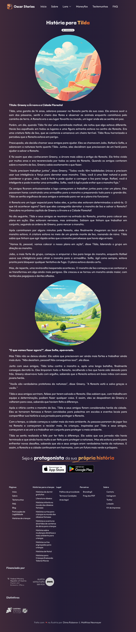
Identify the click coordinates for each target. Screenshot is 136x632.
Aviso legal (64, 499)
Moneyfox (82, 6)
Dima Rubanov (70, 622)
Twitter (109, 499)
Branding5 (87, 492)
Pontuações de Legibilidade (18, 513)
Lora (65, 6)
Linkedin (110, 503)
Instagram (111, 495)
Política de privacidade (69, 492)
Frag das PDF (89, 495)
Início (43, 6)
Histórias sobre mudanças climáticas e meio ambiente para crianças (46, 534)
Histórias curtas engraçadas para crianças (43, 545)
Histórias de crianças (21, 518)
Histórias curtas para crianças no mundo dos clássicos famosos (46, 514)
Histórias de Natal (44, 551)
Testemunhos (100, 6)
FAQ (115, 6)
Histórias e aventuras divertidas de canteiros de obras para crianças (46, 523)
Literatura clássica (44, 498)
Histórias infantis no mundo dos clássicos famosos (44, 505)
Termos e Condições (67, 495)
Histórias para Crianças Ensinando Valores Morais (44, 558)
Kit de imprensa (113, 507)
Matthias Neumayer (91, 622)
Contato (110, 492)
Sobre (54, 6)
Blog (14, 507)
